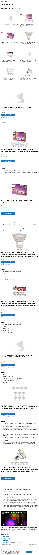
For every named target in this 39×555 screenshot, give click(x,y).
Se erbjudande (8, 114)
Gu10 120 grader (6, 536)
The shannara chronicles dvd (6, 544)
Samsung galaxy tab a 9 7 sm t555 (32, 544)
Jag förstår (29, 551)
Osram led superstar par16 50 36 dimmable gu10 (12, 542)
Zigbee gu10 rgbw (6, 538)
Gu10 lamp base (6, 540)
